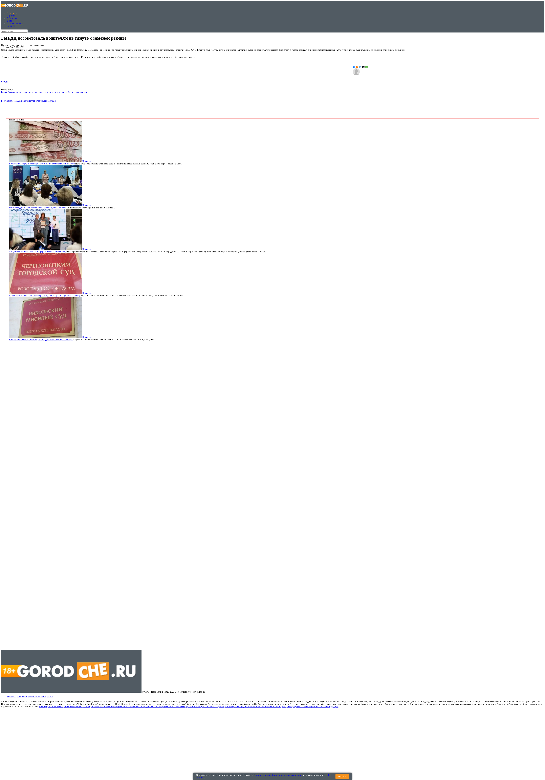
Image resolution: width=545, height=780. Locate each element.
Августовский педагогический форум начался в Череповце (38, 251)
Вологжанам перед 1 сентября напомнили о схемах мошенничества (42, 163)
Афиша (11, 15)
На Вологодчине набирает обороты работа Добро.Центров (38, 207)
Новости (12, 13)
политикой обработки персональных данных (279, 775)
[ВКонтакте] (354, 67)
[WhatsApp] (366, 67)
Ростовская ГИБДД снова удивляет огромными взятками (28, 101)
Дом (9, 21)
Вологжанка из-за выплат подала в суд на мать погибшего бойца (41, 339)
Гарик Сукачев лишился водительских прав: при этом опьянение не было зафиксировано (44, 92)
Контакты (11, 696)
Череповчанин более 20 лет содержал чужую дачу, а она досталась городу (45, 295)
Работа (11, 26)
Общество (13, 18)
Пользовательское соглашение (31, 696)
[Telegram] (360, 67)
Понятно (342, 776)
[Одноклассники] (357, 67)
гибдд (4, 81)
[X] (363, 67)
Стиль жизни (15, 23)
